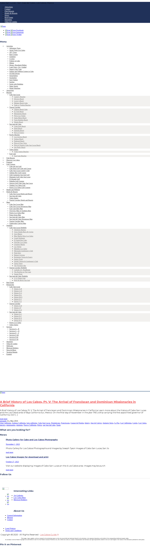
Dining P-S (18, 299)
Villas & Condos (11, 22)
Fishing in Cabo (14, 61)
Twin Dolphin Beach (21, 120)
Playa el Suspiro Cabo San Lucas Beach (27, 145)
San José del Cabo (15, 124)
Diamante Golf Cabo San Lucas (19, 177)
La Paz (116, 423)
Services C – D (14, 331)
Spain (58, 425)
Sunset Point (18, 274)
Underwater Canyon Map (17, 223)
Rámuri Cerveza (19, 255)
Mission (10, 518)
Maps (8, 202)
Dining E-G (18, 293)
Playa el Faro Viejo (20, 143)
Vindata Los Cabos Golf (17, 185)
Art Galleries (18, 496)
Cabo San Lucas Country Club (19, 171)
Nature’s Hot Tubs (15, 69)
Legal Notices (10, 528)
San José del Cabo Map (17, 217)
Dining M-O (18, 297)
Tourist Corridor (14, 107)
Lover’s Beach (19, 101)
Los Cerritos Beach (20, 137)
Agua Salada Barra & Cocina (23, 232)
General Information (14, 515)
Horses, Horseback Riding (18, 65)
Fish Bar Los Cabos (20, 242)
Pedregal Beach (19, 141)
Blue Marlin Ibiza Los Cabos (23, 236)
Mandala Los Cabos (20, 249)
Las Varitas (17, 247)
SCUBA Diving (14, 73)
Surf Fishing (13, 80)
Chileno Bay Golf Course (17, 173)
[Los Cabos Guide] (3, 26)
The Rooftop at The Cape (22, 272)
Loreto (135, 423)
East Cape (12, 154)
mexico (2, 425)
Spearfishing (13, 76)
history (87, 423)
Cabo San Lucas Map (16, 204)
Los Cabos (142, 423)
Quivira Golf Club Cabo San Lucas (21, 183)
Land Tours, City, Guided (17, 67)
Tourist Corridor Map (16, 221)
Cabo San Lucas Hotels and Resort (20, 194)
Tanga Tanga (18, 263)
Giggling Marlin (19, 244)
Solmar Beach (18, 139)
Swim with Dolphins (16, 84)
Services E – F (14, 333)
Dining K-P (18, 318)
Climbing (12, 57)
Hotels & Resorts (11, 13)
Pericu (39, 425)
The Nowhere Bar (20, 266)
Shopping (8, 20)
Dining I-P (17, 308)
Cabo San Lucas (14, 95)
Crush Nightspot (19, 238)
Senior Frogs (18, 259)
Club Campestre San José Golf (19, 175)
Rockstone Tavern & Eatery (23, 257)
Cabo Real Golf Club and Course (20, 168)
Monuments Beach (20, 114)
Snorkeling (13, 78)
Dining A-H (18, 306)
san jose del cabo (49, 425)
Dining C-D (18, 291)
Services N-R (13, 337)
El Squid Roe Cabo (20, 240)
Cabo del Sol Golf (15, 166)
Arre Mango (18, 234)
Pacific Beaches (14, 135)
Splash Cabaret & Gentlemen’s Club (26, 261)
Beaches (9, 92)
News (7, 15)
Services (9, 327)
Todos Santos (13, 149)
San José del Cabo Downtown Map (20, 219)
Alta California (5, 423)
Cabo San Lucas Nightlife (17, 228)
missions (19, 425)
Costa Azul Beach (20, 126)
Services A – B (14, 329)
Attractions (9, 7)
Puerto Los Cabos (15, 323)
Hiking (11, 63)
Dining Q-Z (18, 310)
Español (9, 354)
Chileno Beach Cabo (21, 109)
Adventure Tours (15, 48)
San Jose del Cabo (15, 196)
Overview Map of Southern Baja (20, 211)
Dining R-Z (18, 320)
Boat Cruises (13, 54)
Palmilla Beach (19, 130)
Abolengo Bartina (20, 230)
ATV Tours (13, 52)
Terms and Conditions (13, 531)
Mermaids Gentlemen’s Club (23, 251)
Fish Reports (9, 11)
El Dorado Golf (14, 179)
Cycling (12, 59)
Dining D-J (17, 316)
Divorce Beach (19, 99)
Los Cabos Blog (20, 498)
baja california (32, 423)
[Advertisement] (75, 373)
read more (3, 419)
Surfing (11, 82)
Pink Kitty (17, 253)
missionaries (10, 425)
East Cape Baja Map (16, 209)
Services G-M (14, 335)
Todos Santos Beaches (21, 152)
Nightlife (9, 225)
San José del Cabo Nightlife (18, 276)
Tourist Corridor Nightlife (18, 268)
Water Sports (13, 86)
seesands (3, 421)
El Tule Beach (19, 111)
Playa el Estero (19, 133)
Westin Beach (18, 122)
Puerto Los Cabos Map (16, 213)
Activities (9, 46)
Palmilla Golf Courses (16, 181)
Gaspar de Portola (77, 423)
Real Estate (9, 18)
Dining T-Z (18, 301)
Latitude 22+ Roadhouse (22, 270)
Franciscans (65, 423)
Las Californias (126, 423)
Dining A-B (18, 289)
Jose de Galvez (96, 423)
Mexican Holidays (20, 500)
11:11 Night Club (19, 278)
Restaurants (10, 285)
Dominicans (55, 423)
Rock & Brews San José (22, 280)
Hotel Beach (18, 128)
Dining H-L (18, 295)
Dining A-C (18, 314)
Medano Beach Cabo (21, 103)
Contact (7, 9)
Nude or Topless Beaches (22, 105)
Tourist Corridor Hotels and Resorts (21, 200)
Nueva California (30, 425)
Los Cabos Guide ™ (49, 535)
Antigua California (19, 423)
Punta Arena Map (15, 215)
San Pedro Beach (19, 147)
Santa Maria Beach (20, 118)
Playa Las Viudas (19, 116)
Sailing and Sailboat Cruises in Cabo (21, 71)
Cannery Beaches (19, 97)
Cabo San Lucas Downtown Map (20, 206)
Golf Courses (10, 164)
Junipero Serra (108, 423)
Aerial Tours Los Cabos (17, 50)
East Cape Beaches (20, 156)
